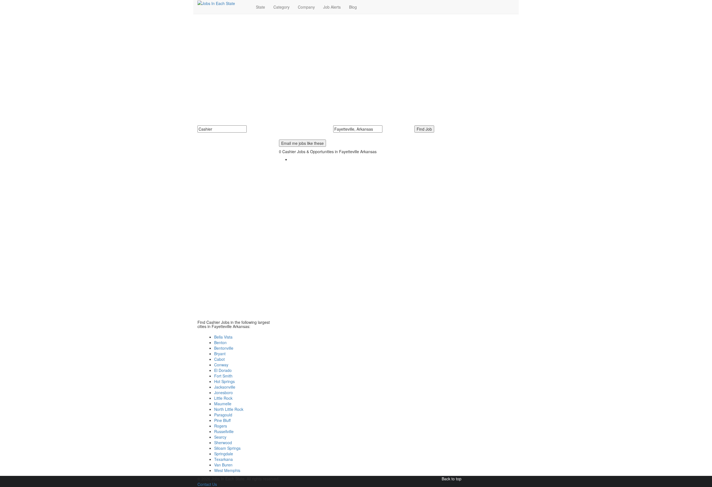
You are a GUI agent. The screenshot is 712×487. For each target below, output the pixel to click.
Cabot (219, 359)
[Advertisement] (356, 59)
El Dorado (223, 370)
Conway (221, 364)
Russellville (224, 431)
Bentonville (223, 348)
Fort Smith (223, 376)
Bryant (220, 353)
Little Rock (223, 398)
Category (281, 7)
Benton (220, 342)
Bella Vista (223, 337)
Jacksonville (224, 387)
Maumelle (222, 403)
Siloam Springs (227, 448)
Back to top (451, 478)
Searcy (220, 437)
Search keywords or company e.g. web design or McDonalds (254, 135)
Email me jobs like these (302, 143)
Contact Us (207, 484)
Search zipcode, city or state (360, 135)
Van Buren (223, 465)
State (260, 7)
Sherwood (223, 442)
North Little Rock (228, 409)
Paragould (223, 415)
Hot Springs (224, 381)
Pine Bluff (222, 420)
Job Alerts (332, 7)
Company (306, 7)
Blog (353, 7)
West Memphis (227, 470)
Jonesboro (223, 392)
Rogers (220, 426)
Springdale (223, 453)
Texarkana (223, 459)
